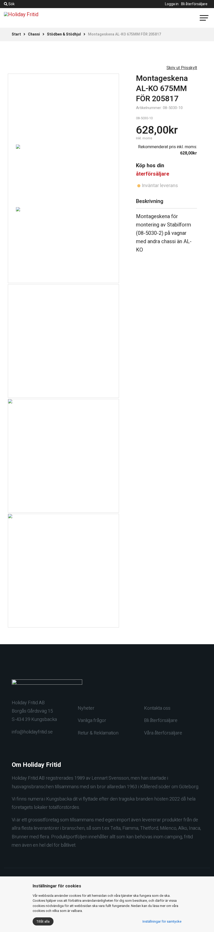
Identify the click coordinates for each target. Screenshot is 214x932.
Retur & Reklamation (98, 733)
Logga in (172, 4)
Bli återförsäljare (194, 4)
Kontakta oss (157, 708)
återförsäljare (152, 174)
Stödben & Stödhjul (64, 34)
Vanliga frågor (92, 720)
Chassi (34, 34)
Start (16, 34)
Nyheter (86, 708)
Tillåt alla (43, 921)
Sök (11, 4)
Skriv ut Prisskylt (182, 68)
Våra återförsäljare (163, 733)
